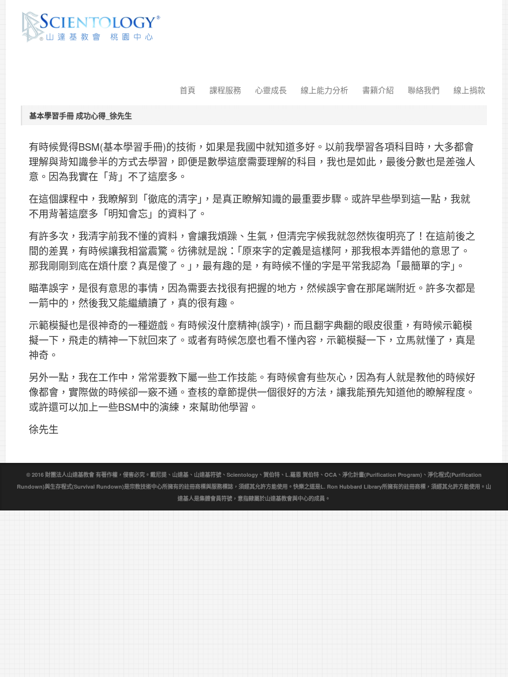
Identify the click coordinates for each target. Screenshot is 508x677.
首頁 (187, 90)
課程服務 (225, 90)
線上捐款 (469, 90)
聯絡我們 (424, 90)
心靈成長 (271, 90)
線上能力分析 (324, 90)
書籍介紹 (378, 90)
